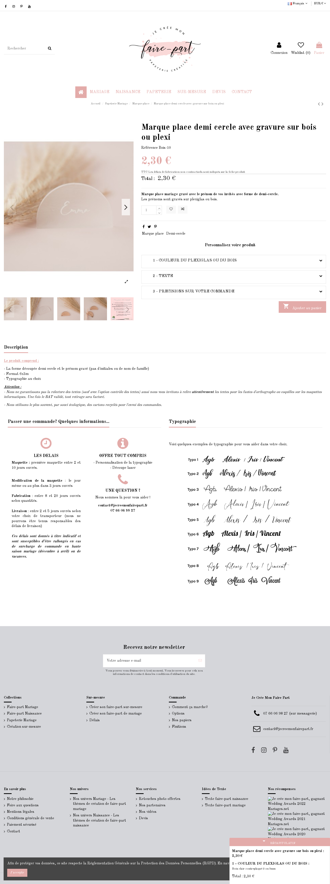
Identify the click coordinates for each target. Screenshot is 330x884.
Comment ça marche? (190, 707)
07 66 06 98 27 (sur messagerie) (290, 713)
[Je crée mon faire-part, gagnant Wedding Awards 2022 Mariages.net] (297, 804)
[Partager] (144, 227)
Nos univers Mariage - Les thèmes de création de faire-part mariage (99, 804)
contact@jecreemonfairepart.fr (288, 729)
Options (178, 713)
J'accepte (17, 872)
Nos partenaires (152, 805)
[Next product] (322, 104)
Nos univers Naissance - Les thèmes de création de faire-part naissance (99, 820)
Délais (94, 720)
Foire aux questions (23, 805)
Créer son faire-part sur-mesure (115, 707)
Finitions (179, 727)
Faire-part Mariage (22, 707)
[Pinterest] (155, 227)
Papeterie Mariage (22, 720)
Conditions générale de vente (30, 818)
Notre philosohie (20, 799)
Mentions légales (20, 812)
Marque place (153, 233)
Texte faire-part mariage (225, 805)
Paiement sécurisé (21, 824)
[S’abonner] (200, 660)
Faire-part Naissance (24, 713)
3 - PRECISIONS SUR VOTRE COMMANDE (189, 291)
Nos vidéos (147, 812)
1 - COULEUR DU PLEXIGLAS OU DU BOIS (191, 260)
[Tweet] (149, 227)
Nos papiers (182, 720)
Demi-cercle (175, 233)
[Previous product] (319, 104)
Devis (143, 818)
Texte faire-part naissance (226, 799)
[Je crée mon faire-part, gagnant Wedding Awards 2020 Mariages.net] (297, 834)
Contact (13, 831)
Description (16, 347)
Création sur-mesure (24, 727)
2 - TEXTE (159, 276)
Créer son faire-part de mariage (115, 713)
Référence (149, 148)
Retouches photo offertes (159, 799)
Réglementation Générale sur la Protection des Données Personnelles (144, 863)
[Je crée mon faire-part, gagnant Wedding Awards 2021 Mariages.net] (297, 819)
